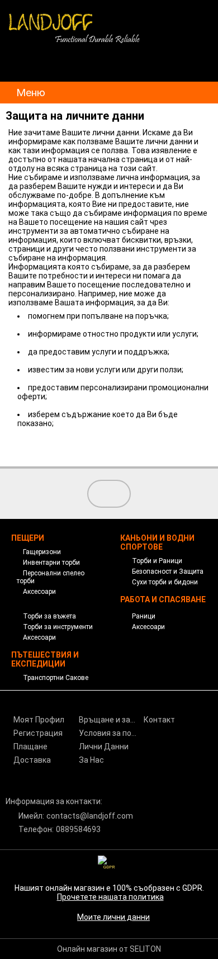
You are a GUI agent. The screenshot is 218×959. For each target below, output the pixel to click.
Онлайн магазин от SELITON (109, 948)
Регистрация (38, 733)
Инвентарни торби (51, 562)
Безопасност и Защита (167, 571)
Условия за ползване (110, 733)
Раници (143, 616)
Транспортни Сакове (55, 678)
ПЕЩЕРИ (27, 537)
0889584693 (78, 829)
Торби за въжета (49, 616)
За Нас (91, 759)
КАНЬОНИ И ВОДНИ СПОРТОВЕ (157, 542)
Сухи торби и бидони (165, 582)
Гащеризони (42, 552)
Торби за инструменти (58, 627)
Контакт (159, 719)
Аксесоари (39, 592)
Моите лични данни (113, 917)
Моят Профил (38, 719)
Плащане (30, 746)
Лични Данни (104, 746)
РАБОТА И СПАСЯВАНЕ (163, 599)
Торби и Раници (157, 561)
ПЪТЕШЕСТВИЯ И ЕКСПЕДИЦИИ (45, 659)
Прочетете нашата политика (110, 896)
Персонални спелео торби (50, 577)
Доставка (32, 759)
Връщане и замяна (110, 719)
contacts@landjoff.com (89, 815)
